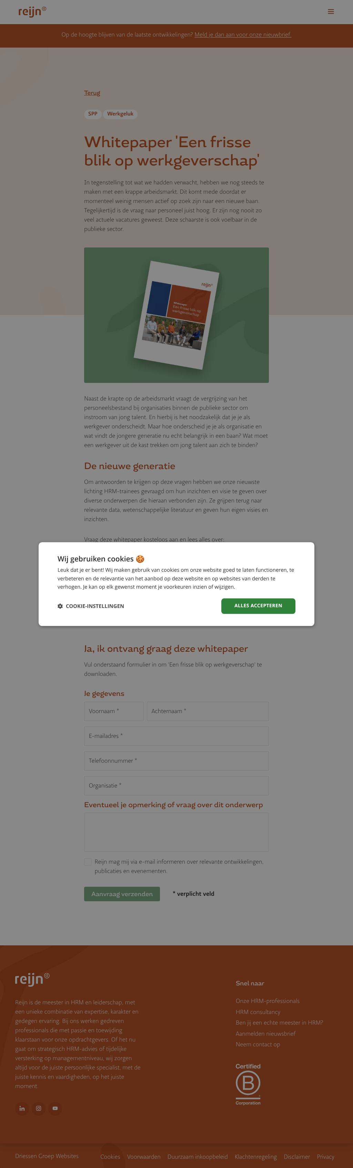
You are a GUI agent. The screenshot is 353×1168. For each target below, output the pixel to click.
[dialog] (176, 584)
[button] (91, 606)
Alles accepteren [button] (258, 605)
